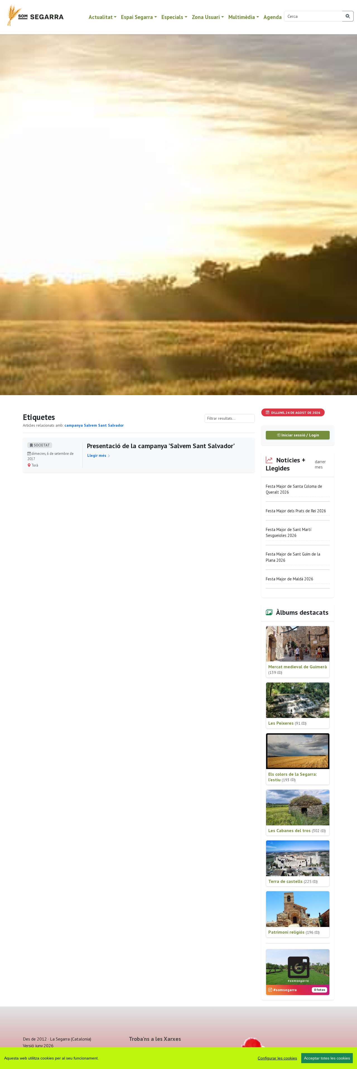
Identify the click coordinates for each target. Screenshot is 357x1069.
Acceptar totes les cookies (327, 1058)
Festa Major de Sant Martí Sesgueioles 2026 (288, 532)
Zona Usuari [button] (206, 16)
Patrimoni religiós (294, 932)
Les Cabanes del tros (297, 830)
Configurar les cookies (277, 1058)
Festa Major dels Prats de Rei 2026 (296, 510)
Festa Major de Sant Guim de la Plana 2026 (293, 557)
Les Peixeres (287, 723)
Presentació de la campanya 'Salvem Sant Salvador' (161, 445)
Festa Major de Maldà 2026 (289, 579)
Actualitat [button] (101, 16)
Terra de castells (293, 881)
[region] (178, 1058)
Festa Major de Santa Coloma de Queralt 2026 (294, 489)
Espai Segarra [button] (137, 16)
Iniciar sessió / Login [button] (299, 435)
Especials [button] (172, 16)
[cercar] (348, 16)
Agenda (273, 16)
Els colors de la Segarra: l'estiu (292, 776)
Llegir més (97, 455)
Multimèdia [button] (241, 16)
